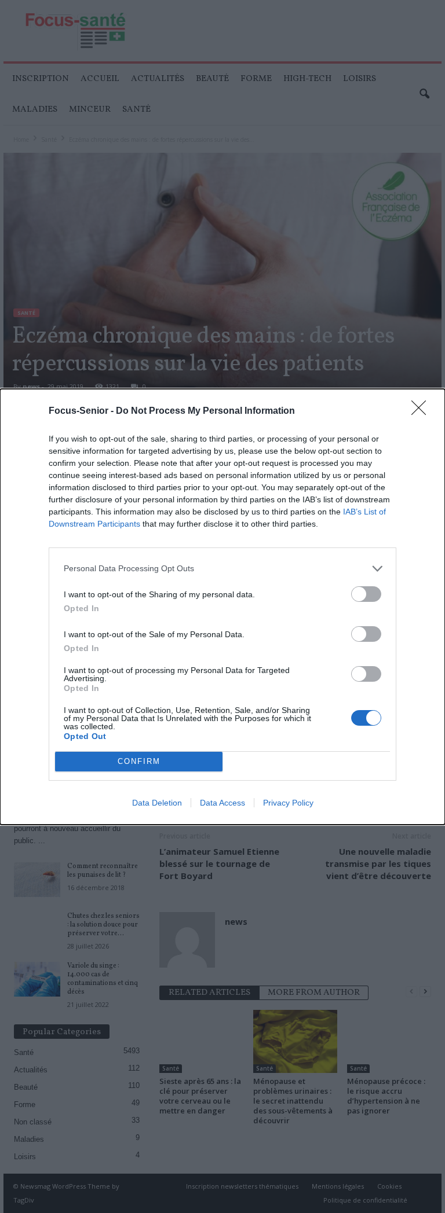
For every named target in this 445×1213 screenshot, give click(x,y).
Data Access (222, 802)
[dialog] (222, 607)
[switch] (366, 594)
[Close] (422, 411)
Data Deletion (157, 802)
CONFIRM (139, 761)
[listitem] (222, 569)
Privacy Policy (288, 802)
